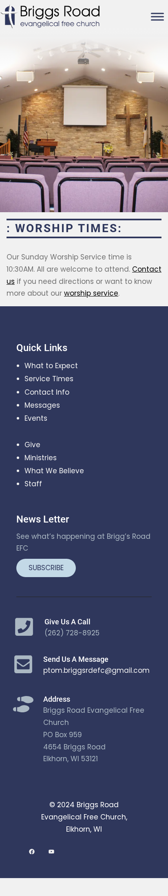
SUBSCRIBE (46, 568)
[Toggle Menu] (157, 16)
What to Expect (51, 366)
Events (35, 418)
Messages (42, 405)
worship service (91, 293)
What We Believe (54, 471)
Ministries (40, 458)
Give (32, 445)
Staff (33, 484)
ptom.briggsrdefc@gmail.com (96, 670)
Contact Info (46, 392)
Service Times (48, 379)
